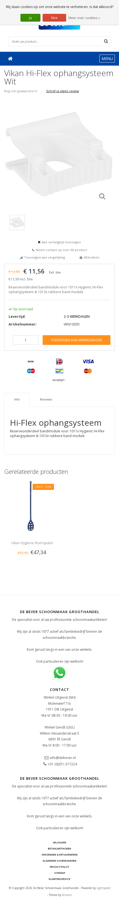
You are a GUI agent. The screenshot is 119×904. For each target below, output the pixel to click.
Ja (30, 18)
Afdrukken (91, 257)
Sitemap (59, 873)
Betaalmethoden (59, 848)
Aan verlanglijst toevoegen (61, 242)
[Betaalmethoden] (31, 362)
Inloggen (59, 842)
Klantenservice (59, 879)
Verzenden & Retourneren (59, 854)
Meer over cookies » (84, 18)
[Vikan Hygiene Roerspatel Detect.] (32, 505)
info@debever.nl (63, 757)
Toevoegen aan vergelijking (44, 257)
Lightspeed (103, 888)
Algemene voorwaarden (59, 860)
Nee (54, 18)
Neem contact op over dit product (61, 250)
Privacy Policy (59, 867)
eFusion (67, 895)
